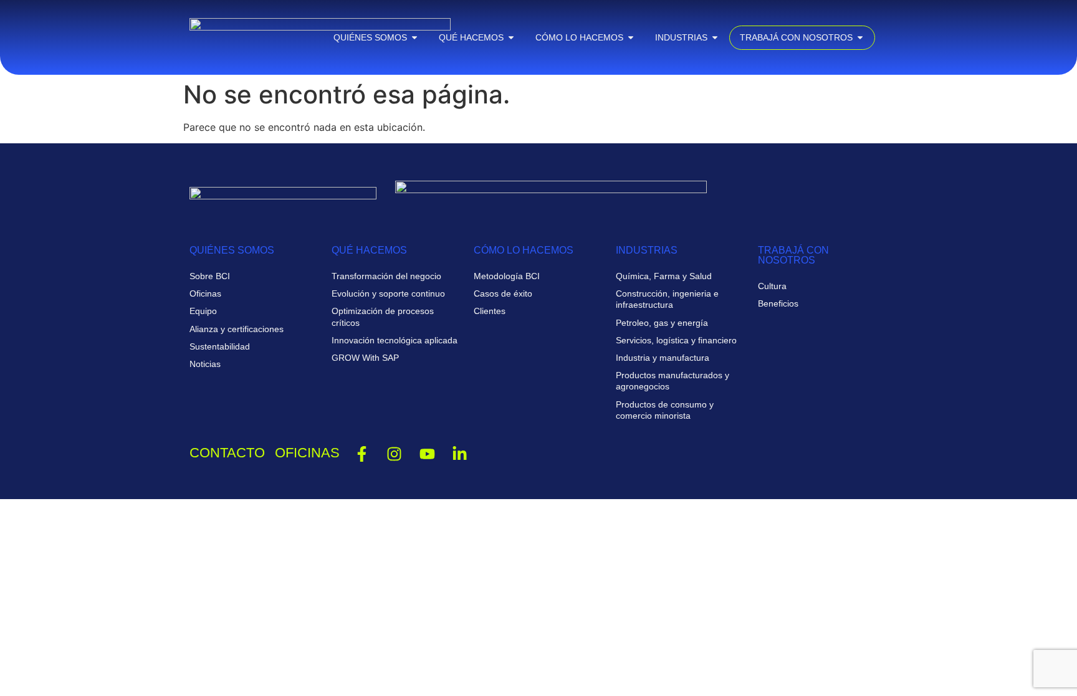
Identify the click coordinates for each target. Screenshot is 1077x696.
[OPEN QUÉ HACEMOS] (511, 37)
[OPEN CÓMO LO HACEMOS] (630, 37)
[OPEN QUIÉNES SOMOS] (414, 37)
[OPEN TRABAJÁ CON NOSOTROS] (860, 37)
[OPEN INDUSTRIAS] (715, 37)
